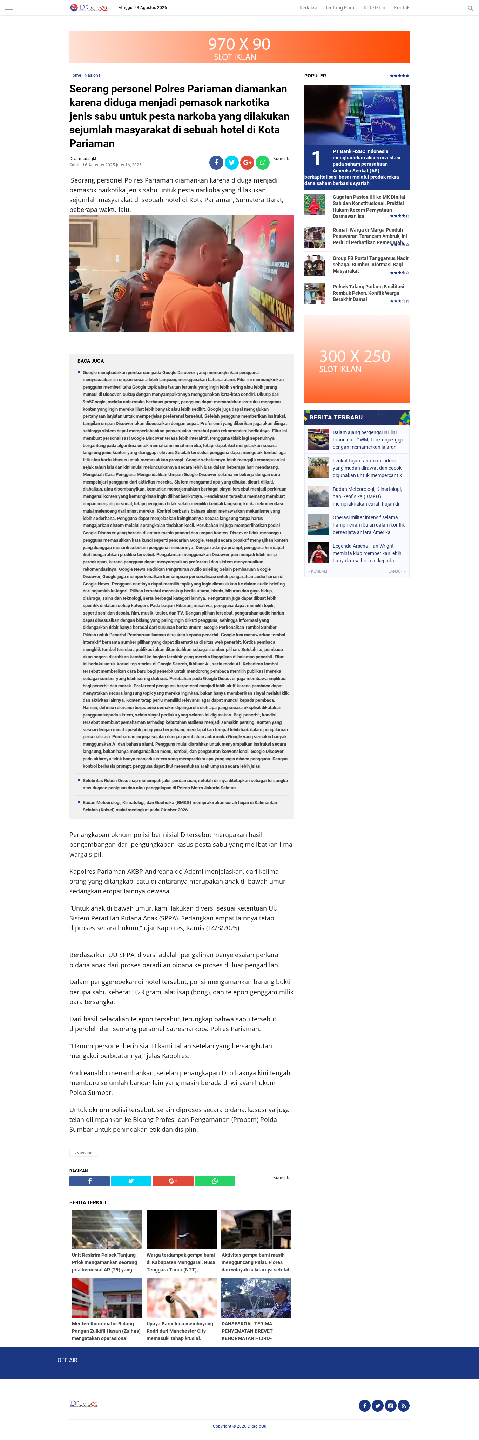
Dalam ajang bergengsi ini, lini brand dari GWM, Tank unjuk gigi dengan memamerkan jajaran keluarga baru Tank (368, 440)
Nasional (93, 75)
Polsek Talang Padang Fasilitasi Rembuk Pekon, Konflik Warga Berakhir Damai (368, 293)
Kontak (402, 8)
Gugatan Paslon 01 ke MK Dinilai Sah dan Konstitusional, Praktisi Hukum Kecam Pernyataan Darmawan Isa (369, 206)
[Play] (23, 1362)
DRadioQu (257, 1426)
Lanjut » (397, 571)
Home (75, 75)
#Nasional (84, 1153)
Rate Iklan (374, 8)
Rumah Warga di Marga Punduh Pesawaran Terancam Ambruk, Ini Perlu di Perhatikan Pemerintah (370, 236)
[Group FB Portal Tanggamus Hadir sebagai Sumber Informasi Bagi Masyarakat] (314, 265)
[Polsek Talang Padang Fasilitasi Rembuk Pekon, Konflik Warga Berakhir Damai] (314, 293)
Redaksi (308, 8)
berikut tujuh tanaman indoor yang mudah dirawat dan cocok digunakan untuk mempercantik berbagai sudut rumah (367, 468)
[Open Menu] (9, 8)
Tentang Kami (340, 8)
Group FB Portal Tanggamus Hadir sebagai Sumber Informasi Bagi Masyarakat (371, 264)
